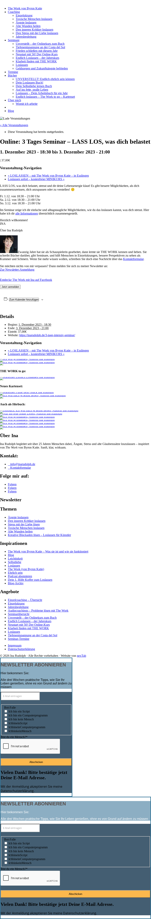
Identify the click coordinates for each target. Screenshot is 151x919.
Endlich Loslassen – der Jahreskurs (37, 57)
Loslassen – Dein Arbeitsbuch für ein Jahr (42, 93)
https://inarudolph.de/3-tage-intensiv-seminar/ (47, 335)
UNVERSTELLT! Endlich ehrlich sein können (45, 79)
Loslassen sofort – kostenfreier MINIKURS (36, 179)
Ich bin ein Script (19, 711)
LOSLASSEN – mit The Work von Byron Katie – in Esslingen (48, 175)
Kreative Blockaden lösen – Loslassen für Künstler (39, 535)
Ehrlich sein (15, 572)
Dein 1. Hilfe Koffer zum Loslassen (30, 579)
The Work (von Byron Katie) (26, 569)
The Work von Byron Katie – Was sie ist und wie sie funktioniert (48, 551)
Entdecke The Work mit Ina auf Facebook (26, 279)
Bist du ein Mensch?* (14, 737)
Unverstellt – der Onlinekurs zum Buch (40, 43)
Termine (13, 72)
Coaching (14, 12)
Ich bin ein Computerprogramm (28, 715)
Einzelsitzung (24, 15)
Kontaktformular (133, 259)
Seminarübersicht (18, 614)
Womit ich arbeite (27, 103)
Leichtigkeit (15, 558)
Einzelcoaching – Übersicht (25, 600)
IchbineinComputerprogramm (26, 727)
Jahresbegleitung (26, 36)
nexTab (81, 655)
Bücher (12, 75)
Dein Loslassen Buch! (29, 82)
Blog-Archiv (16, 583)
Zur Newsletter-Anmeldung (17, 269)
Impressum (14, 645)
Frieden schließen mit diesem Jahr (37, 50)
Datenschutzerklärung (21, 649)
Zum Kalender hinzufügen (24, 299)
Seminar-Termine (18, 638)
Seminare (13, 40)
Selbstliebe (14, 562)
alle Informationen (26, 213)
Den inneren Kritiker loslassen (34, 29)
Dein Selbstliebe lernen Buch (34, 86)
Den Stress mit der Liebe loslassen (37, 33)
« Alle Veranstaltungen (14, 125)
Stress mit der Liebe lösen (24, 524)
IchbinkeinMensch (19, 731)
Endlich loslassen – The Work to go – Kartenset (45, 96)
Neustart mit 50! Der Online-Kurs (37, 54)
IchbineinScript (17, 723)
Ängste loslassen (26, 22)
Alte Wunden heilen (28, 26)
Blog (11, 110)
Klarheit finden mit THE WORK (36, 61)
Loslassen (22, 65)
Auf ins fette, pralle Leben (32, 89)
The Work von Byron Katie (25, 8)
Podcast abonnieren (20, 576)
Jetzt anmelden (10, 286)
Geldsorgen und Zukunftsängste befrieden (42, 68)
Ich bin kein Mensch (21, 719)
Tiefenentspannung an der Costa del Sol (40, 47)
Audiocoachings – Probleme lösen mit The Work (38, 610)
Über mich (14, 100)
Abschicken (36, 762)
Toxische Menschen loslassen (34, 19)
